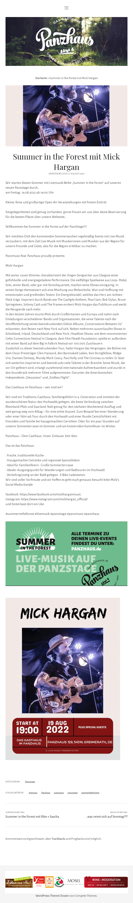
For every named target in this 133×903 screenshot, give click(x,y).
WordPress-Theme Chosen (52, 895)
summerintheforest (90, 793)
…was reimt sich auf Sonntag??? (106, 816)
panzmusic (59, 793)
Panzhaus (45, 793)
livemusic (33, 793)
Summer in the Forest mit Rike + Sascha (32, 816)
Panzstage (30, 781)
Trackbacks (58, 838)
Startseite (41, 78)
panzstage (73, 793)
